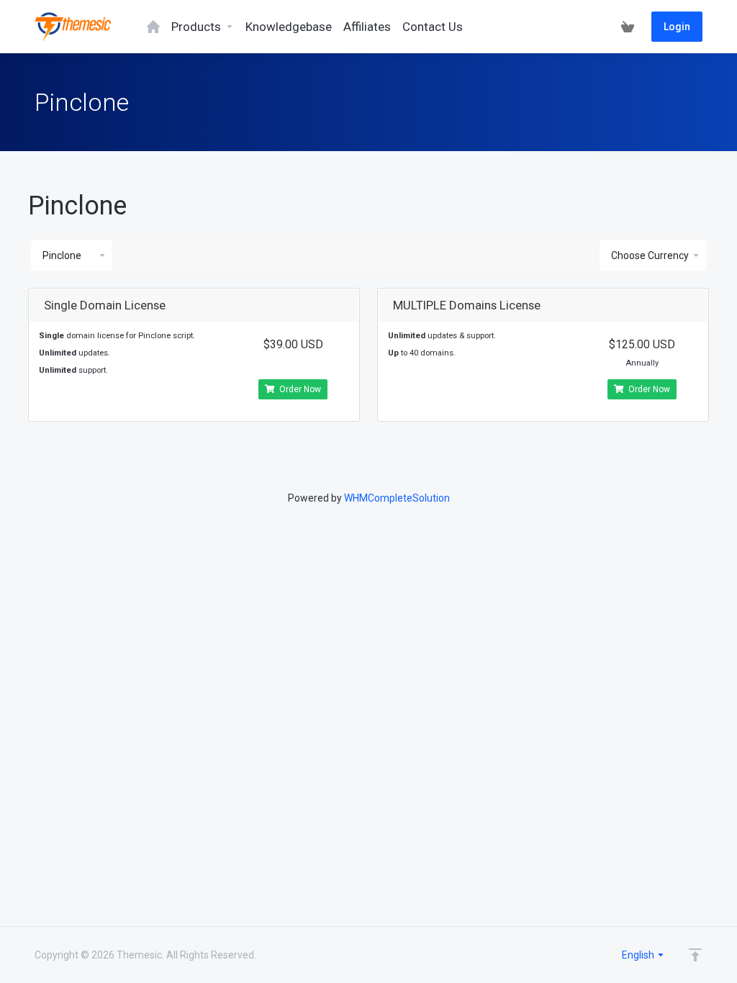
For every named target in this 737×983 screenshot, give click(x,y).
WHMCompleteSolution (397, 498)
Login (677, 26)
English (639, 955)
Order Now (300, 389)
